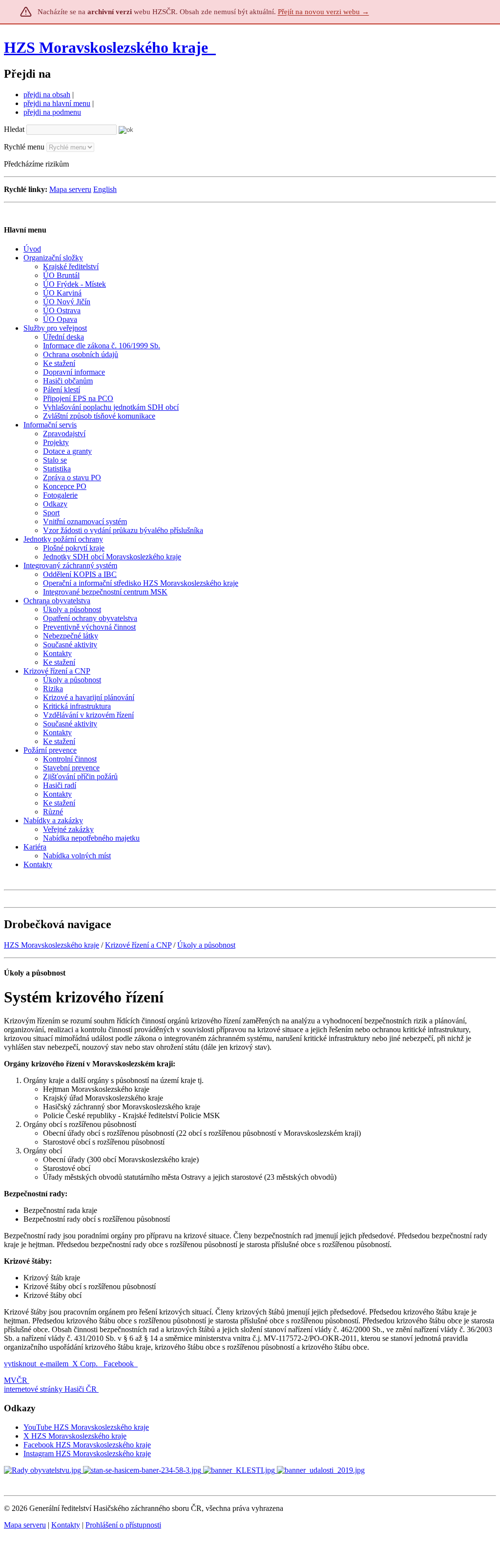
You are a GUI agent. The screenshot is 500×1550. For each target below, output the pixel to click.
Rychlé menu (24, 147)
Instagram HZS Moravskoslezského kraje (87, 1453)
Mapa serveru (70, 189)
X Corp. (86, 1363)
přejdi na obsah (46, 94)
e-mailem (54, 1363)
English (105, 189)
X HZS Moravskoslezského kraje (74, 1436)
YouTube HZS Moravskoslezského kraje (86, 1427)
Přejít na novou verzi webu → (323, 12)
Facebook (120, 1363)
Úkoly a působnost (206, 945)
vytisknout (20, 1363)
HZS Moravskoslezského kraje (106, 47)
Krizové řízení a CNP (138, 945)
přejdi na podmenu (52, 112)
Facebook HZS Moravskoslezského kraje (87, 1445)
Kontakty (65, 1525)
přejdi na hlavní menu (56, 103)
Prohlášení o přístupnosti (123, 1525)
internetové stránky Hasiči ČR (50, 1389)
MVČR (15, 1380)
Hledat (14, 129)
